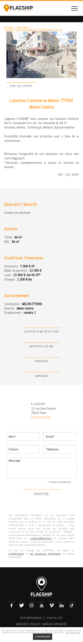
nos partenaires (31, 618)
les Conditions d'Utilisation (45, 553)
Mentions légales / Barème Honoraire (41, 624)
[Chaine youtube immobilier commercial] (41, 605)
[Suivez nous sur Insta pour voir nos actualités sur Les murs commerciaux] (31, 605)
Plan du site (55, 618)
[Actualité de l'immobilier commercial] (51, 605)
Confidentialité (16, 553)
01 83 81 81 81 (41, 417)
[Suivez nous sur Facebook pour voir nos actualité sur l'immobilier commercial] (11, 605)
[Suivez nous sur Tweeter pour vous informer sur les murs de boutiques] (21, 605)
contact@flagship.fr (41, 538)
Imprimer (41, 376)
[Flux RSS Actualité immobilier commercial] (71, 605)
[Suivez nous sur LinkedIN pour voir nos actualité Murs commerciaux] (61, 605)
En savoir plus (73, 632)
